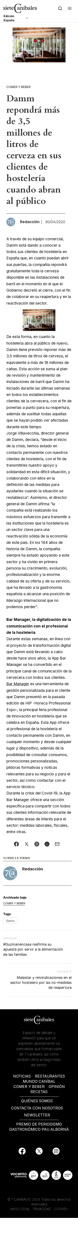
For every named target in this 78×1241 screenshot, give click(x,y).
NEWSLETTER (37, 1115)
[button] (69, 8)
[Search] (60, 8)
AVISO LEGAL (20, 1209)
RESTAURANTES (50, 1076)
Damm (10, 920)
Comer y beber (18, 87)
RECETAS (39, 1092)
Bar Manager (17, 684)
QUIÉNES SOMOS (37, 1101)
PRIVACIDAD (42, 1209)
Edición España (9, 18)
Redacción (32, 869)
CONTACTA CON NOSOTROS (37, 1108)
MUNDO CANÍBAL (39, 1081)
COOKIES (61, 1209)
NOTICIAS (22, 1076)
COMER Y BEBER (29, 1086)
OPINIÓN (57, 1086)
